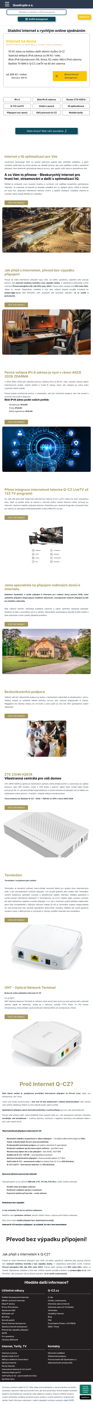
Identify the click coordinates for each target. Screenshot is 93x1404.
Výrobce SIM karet (10, 1340)
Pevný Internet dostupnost (14, 1323)
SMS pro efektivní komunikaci (15, 1359)
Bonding (5, 1317)
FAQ (49, 1320)
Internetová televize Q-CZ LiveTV (16, 1369)
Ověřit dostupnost (38, 19)
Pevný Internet (8, 1366)
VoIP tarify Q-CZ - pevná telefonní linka (19, 1376)
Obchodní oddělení (56, 1353)
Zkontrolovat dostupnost (71, 76)
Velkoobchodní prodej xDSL (60, 1363)
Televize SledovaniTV (11, 1372)
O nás (50, 1297)
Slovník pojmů (8, 1320)
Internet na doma (9, 1353)
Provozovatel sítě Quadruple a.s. (62, 1359)
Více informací (16, 203)
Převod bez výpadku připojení (15, 1330)
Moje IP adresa (8, 1304)
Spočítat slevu (8, 1379)
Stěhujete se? (8, 1313)
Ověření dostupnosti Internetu (15, 1297)
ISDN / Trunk (53, 1327)
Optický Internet (9, 1363)
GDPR (4, 1333)
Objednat (84, 16)
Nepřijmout (85, 1397)
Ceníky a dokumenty (57, 1300)
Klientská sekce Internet (58, 1304)
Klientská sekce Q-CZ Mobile (61, 1307)
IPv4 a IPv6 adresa (10, 1307)
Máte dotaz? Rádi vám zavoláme (45, 131)
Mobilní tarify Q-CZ (10, 1356)
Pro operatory (8, 1336)
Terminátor (53, 1310)
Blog (50, 1317)
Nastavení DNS (8, 1310)
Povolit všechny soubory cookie (85, 1389)
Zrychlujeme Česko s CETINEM (61, 1323)
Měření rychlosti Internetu (13, 1300)
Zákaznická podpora (57, 1356)
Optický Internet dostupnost (14, 1327)
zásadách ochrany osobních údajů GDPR (56, 1400)
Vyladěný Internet (56, 1313)
